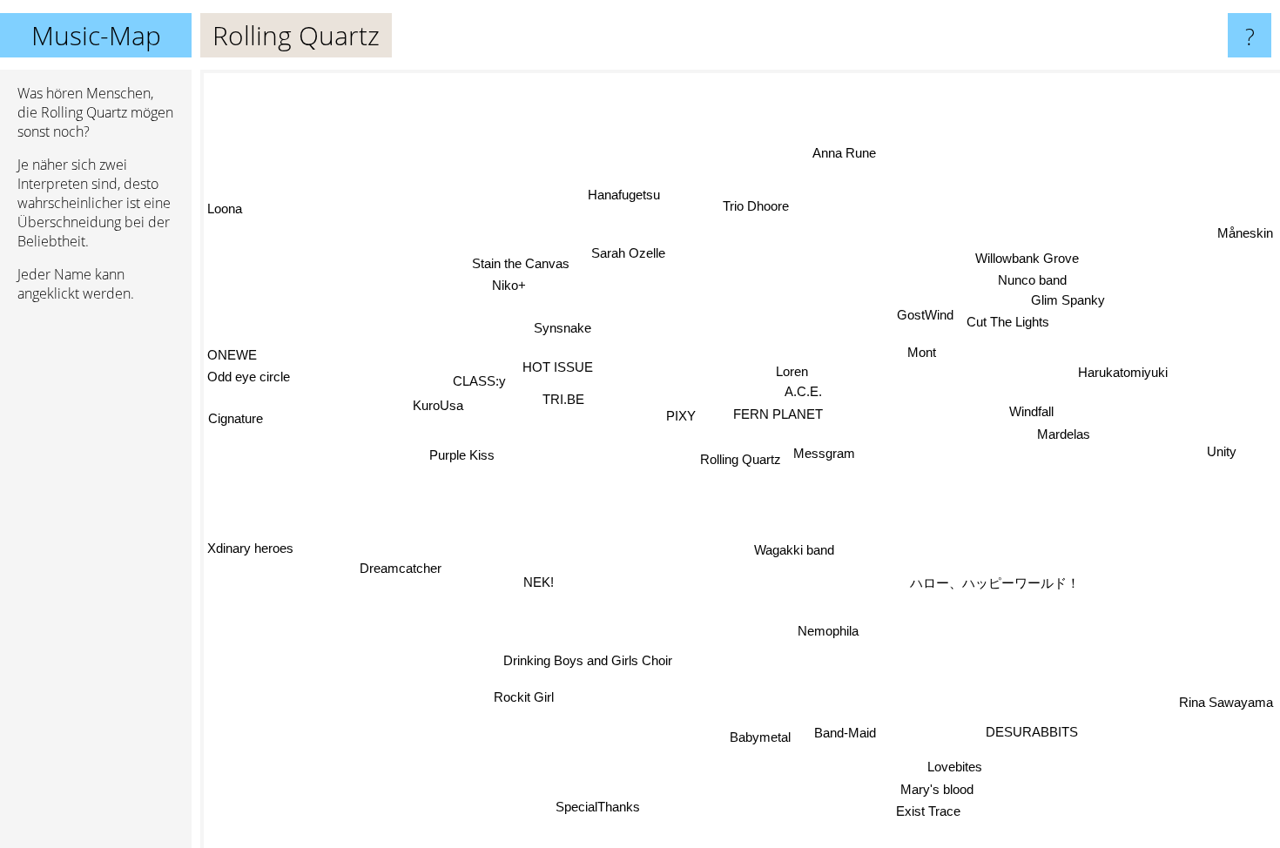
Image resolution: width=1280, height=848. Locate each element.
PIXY (682, 414)
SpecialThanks (597, 805)
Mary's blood (935, 790)
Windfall (1032, 412)
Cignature (234, 416)
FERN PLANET (779, 414)
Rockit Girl (521, 696)
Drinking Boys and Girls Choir (588, 661)
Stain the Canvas (524, 257)
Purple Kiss (457, 446)
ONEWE (232, 352)
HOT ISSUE (559, 366)
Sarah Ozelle (629, 253)
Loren (793, 370)
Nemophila (827, 631)
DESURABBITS (1030, 732)
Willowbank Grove (1029, 255)
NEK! (538, 582)
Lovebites (953, 767)
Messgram (824, 454)
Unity (1222, 454)
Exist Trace (927, 811)
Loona (224, 209)
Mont (922, 354)
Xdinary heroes (250, 565)
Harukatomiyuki (1123, 371)
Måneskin (1245, 233)
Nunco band (1028, 277)
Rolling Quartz (740, 459)
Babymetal (759, 737)
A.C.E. (803, 391)
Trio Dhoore (762, 206)
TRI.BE (564, 398)
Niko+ (515, 280)
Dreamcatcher (401, 564)
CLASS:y (480, 379)
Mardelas (1063, 435)
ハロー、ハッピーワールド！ (991, 587)
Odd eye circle (248, 374)
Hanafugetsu (625, 194)
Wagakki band (794, 549)
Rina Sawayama (1226, 703)
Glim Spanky (1066, 298)
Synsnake (561, 329)
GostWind (922, 314)
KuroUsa (438, 404)
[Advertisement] (96, 582)
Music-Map (96, 35)
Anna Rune (847, 152)
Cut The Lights (1005, 320)
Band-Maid (844, 732)
